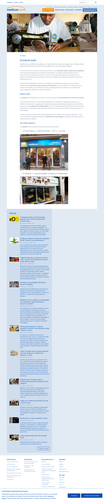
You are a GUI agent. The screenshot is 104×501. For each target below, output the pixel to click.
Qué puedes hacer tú (47, 459)
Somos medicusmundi (12, 461)
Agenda (76, 7)
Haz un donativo (46, 464)
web (64, 131)
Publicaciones (82, 7)
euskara (21, 2)
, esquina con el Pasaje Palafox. (58, 173)
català (15, 2)
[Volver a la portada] (16, 8)
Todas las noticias (43, 448)
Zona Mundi (10, 479)
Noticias (64, 7)
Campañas (70, 7)
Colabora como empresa (48, 466)
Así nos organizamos (12, 466)
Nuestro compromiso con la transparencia (14, 476)
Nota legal (61, 482)
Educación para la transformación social (29, 470)
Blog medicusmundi (64, 471)
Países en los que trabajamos (28, 466)
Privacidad (61, 477)
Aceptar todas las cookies (91, 496)
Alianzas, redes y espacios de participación (14, 469)
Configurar (74, 496)
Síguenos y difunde (92, 7)
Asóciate (44, 461)
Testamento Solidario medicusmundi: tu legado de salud (49, 470)
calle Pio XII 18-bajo (44, 131)
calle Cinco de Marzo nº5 (42, 173)
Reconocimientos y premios (14, 473)
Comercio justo (45, 474)
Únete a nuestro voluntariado (46, 483)
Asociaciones (49, 7)
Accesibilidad (62, 487)
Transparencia (57, 7)
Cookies (61, 484)
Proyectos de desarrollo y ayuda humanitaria (30, 462)
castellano (10, 2)
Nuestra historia (11, 464)
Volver (23, 56)
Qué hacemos (70, 10)
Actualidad (78, 10)
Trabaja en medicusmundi (48, 486)
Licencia (61, 480)
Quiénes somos (60, 10)
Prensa (61, 466)
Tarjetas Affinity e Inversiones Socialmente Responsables (48, 478)
